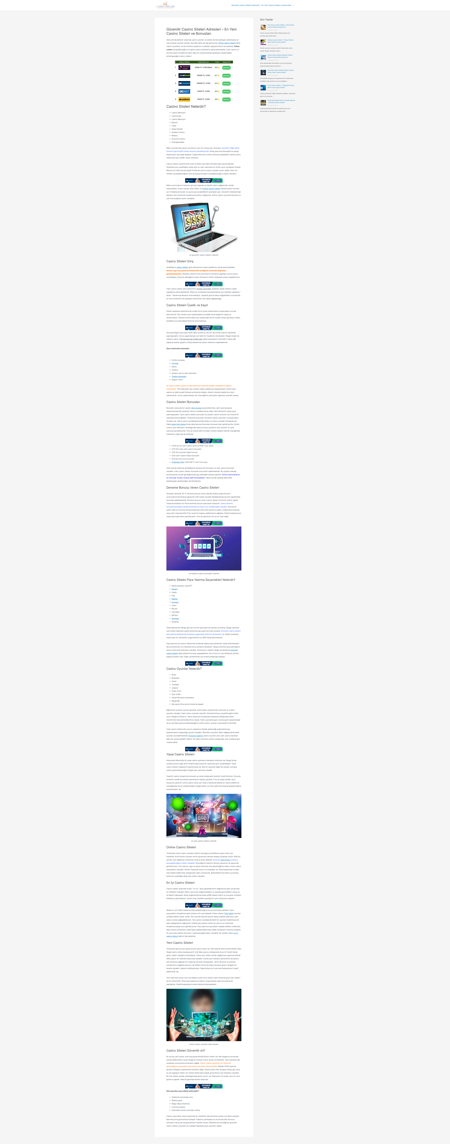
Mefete (175, 599)
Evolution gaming (196, 736)
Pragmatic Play (178, 462)
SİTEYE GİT (226, 67)
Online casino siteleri (227, 43)
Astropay (175, 618)
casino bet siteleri (178, 424)
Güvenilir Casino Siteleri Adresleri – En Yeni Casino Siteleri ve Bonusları (261, 5)
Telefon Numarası (179, 376)
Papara (174, 589)
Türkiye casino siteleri (211, 188)
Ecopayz (175, 602)
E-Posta (175, 363)
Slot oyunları (196, 408)
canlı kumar (225, 860)
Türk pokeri (229, 913)
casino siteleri (182, 267)
